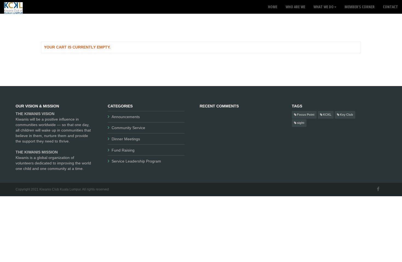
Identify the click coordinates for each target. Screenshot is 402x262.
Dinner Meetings (126, 139)
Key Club (346, 114)
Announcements (126, 117)
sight (300, 122)
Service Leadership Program (136, 161)
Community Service (128, 128)
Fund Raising (123, 150)
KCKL (327, 114)
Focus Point (305, 114)
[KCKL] (13, 7)
